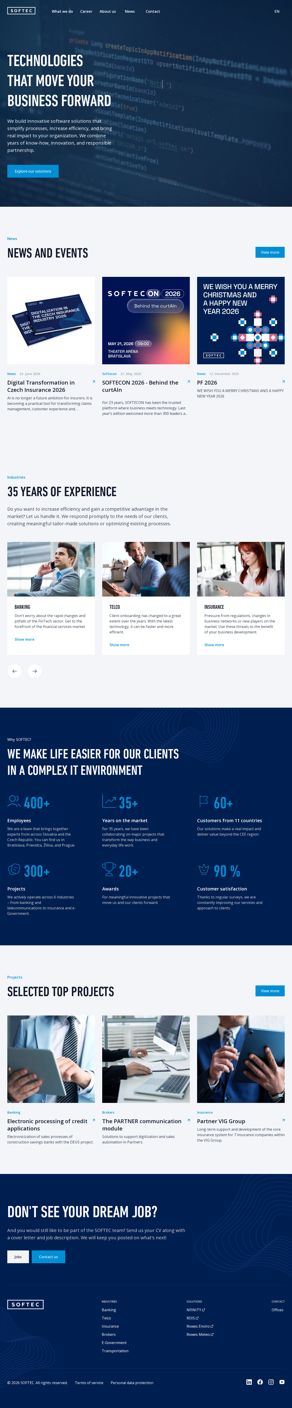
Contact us (48, 1256)
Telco (106, 1318)
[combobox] (277, 11)
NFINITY (194, 1309)
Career (86, 11)
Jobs (18, 1256)
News (130, 11)
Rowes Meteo (198, 1334)
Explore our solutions (33, 171)
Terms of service (89, 1382)
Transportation (115, 1350)
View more (270, 252)
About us (108, 11)
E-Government (114, 1342)
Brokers (109, 1334)
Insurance (110, 1326)
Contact (153, 11)
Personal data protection (132, 1382)
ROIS (191, 1318)
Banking (109, 1309)
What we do (62, 11)
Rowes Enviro (198, 1326)
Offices (277, 1309)
